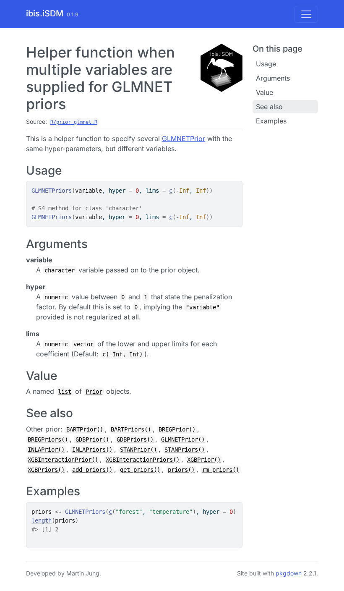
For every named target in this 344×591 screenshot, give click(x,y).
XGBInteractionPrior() (63, 459)
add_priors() (92, 469)
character (59, 270)
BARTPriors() (131, 429)
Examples (271, 121)
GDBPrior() (92, 439)
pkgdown (289, 573)
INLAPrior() (46, 449)
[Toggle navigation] (306, 14)
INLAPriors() (92, 449)
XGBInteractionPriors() (143, 459)
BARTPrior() (84, 429)
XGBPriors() (46, 469)
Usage (266, 64)
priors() (181, 469)
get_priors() (140, 469)
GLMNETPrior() (183, 439)
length (41, 520)
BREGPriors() (48, 439)
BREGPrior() (177, 429)
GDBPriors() (135, 439)
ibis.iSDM (44, 13)
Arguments (273, 78)
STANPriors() (184, 449)
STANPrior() (138, 449)
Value (264, 92)
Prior (94, 391)
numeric (56, 297)
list (64, 391)
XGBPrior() (204, 459)
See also (269, 106)
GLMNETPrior (183, 138)
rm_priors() (220, 469)
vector (83, 344)
